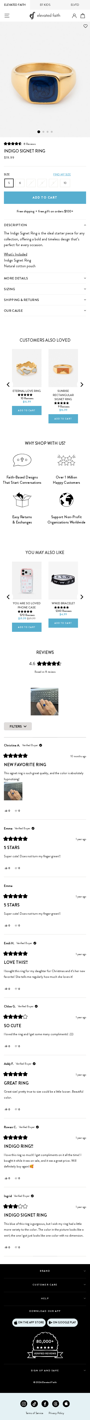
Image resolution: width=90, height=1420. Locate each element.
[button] (20, 143)
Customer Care (45, 1284)
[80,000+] (45, 1358)
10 (65, 183)
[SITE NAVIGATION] (7, 16)
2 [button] (43, 132)
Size (7, 174)
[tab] (45, 224)
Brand (45, 1271)
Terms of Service (34, 1413)
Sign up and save (45, 1370)
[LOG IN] (74, 16)
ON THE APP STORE (31, 1322)
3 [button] (48, 132)
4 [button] (52, 132)
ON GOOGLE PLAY (64, 1322)
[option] (45, 80)
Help (45, 1298)
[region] (45, 701)
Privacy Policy (56, 1413)
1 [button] (38, 131)
